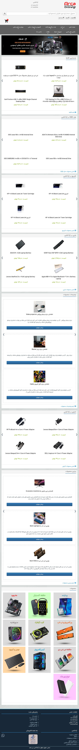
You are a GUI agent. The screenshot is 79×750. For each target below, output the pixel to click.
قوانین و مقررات (33, 722)
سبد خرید (61, 18)
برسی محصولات (33, 724)
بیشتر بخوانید (39, 328)
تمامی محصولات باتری (69, 290)
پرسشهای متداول (73, 741)
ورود (67, 18)
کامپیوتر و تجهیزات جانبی (34, 27)
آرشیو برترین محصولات (68, 583)
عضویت (72, 18)
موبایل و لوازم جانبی (18, 27)
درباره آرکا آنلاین (33, 720)
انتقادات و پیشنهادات (72, 738)
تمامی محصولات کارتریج (68, 231)
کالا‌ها (75, 737)
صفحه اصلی (72, 27)
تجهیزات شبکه (57, 32)
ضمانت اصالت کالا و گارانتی (70, 743)
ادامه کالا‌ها (72, 112)
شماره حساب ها (33, 718)
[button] (2, 46)
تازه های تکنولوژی (33, 726)
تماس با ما (39, 32)
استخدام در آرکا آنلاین (71, 744)
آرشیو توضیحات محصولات (68, 406)
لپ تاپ (62, 27)
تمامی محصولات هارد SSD (68, 172)
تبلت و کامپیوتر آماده (50, 27)
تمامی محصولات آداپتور (68, 466)
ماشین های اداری (70, 32)
